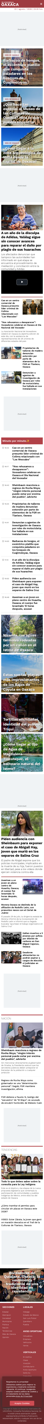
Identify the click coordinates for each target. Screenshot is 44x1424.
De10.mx (26, 1373)
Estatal (5, 1312)
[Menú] (41, 4)
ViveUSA (26, 1363)
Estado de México (31, 1315)
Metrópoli (6, 1315)
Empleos (27, 1339)
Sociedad (6, 1318)
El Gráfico (27, 1357)
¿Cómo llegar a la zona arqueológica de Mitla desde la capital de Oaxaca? (22, 155)
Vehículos (27, 1342)
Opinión (5, 1337)
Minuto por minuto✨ (16, 440)
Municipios (7, 1321)
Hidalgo (26, 1312)
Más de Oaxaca (12, 55)
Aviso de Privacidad (24, 1396)
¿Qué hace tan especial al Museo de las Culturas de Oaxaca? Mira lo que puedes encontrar (21, 113)
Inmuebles (27, 1336)
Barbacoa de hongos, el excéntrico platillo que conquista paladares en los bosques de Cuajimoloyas (21, 71)
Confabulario (28, 1366)
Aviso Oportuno (29, 1370)
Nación (5, 1328)
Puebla (26, 1325)
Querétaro (27, 1321)
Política (5, 1325)
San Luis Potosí (29, 1318)
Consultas (27, 1376)
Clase (25, 1360)
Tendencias (7, 1331)
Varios (25, 1346)
